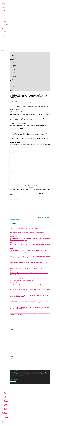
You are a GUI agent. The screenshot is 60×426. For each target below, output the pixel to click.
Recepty (18, 373)
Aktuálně (5, 414)
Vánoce (31, 373)
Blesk (13, 196)
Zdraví (4, 14)
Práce (39, 373)
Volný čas (14, 65)
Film (4, 4)
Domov (14, 72)
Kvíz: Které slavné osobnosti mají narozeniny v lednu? (25, 285)
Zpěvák (18, 219)
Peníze (41, 372)
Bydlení (5, 17)
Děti (39, 372)
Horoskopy (5, 22)
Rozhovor (14, 58)
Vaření (16, 373)
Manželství (32, 372)
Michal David (14, 219)
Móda (4, 11)
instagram (31, 187)
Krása (4, 10)
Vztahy (3, 25)
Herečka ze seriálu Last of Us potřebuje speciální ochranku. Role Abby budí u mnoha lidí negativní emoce (28, 251)
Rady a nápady (6, 24)
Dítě (37, 372)
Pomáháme (12, 89)
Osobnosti (5, 32)
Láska (21, 373)
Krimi (4, 35)
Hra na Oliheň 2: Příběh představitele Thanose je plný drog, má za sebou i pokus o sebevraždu (29, 295)
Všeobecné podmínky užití (14, 379)
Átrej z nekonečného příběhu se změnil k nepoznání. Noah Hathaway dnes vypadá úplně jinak (30, 307)
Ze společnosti (24, 373)
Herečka (28, 373)
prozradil (27, 119)
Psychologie (5, 15)
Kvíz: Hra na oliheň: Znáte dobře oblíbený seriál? (24, 228)
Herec (44, 373)
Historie (5, 34)
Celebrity (3, 3)
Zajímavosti (3, 28)
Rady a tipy (48, 373)
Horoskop (34, 373)
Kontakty (12, 378)
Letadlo (11, 219)
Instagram (17, 196)
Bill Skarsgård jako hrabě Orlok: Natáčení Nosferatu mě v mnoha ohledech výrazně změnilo (29, 273)
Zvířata (5, 31)
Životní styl (3, 7)
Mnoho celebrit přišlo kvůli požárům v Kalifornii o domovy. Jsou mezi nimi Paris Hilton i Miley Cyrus (30, 239)
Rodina (16, 372)
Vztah (48, 372)
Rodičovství (5, 8)
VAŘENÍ (12, 79)
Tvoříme (5, 18)
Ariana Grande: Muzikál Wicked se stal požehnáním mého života (28, 262)
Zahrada (5, 21)
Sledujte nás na (13, 370)
